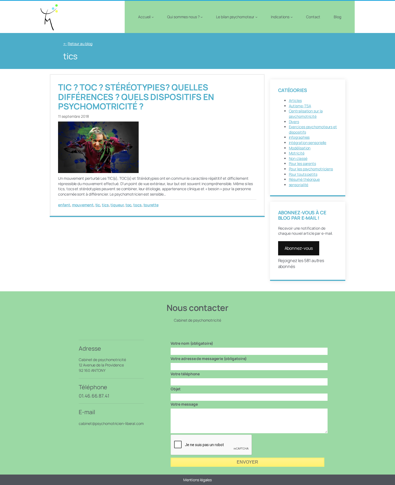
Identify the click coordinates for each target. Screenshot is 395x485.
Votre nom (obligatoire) (192, 343)
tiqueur (116, 204)
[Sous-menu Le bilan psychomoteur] (256, 17)
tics (105, 204)
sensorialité (298, 184)
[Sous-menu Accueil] (153, 17)
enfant (64, 204)
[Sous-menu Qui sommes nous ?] (201, 17)
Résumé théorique (304, 179)
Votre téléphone (185, 373)
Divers (294, 121)
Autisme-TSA (300, 105)
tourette (151, 204)
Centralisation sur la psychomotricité (306, 113)
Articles (295, 100)
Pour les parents (302, 163)
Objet (176, 388)
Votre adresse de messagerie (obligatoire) (209, 358)
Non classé (298, 158)
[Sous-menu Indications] (291, 17)
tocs (137, 204)
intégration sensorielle (307, 142)
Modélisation (300, 147)
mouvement (83, 204)
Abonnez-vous (299, 248)
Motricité (296, 153)
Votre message (184, 404)
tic (97, 204)
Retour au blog (80, 43)
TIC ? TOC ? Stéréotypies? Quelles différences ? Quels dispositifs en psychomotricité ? (136, 96)
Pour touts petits (303, 174)
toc (128, 204)
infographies (299, 137)
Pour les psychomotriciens (311, 168)
